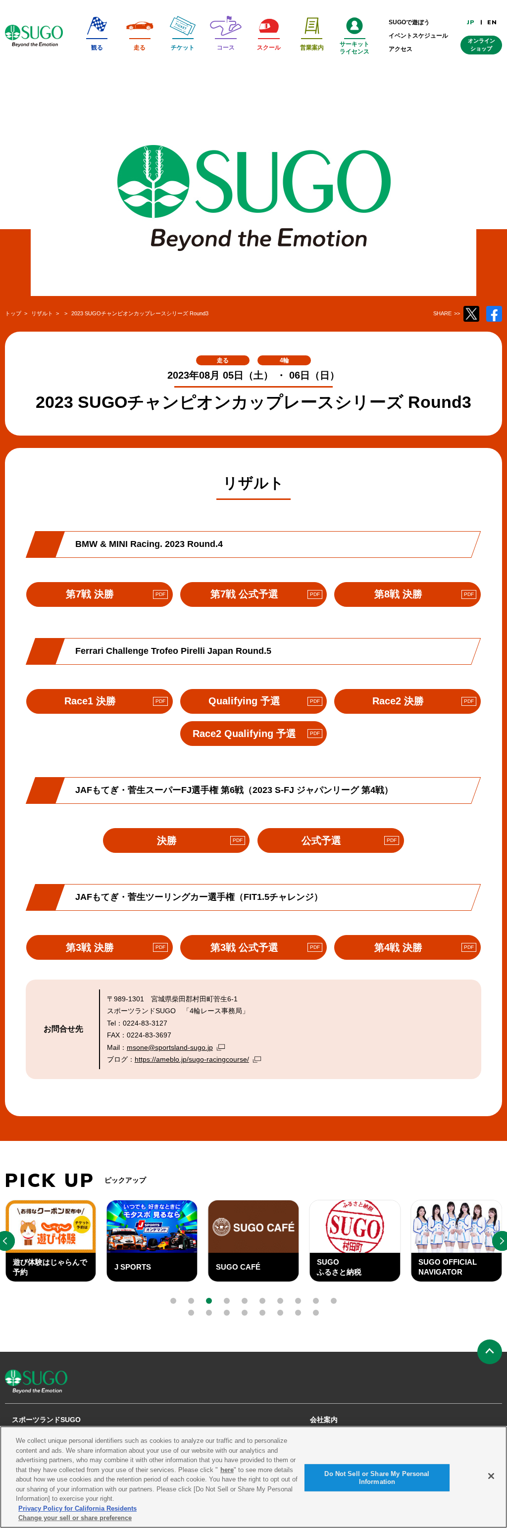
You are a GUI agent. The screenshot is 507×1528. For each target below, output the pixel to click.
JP (471, 22)
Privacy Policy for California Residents (77, 1508)
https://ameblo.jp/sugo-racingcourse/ (192, 1059)
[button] (173, 1301)
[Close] (491, 1476)
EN (492, 22)
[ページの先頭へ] (489, 1351)
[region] (253, 1477)
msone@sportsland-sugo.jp (170, 1047)
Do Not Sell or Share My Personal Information (376, 1477)
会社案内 (324, 1420)
